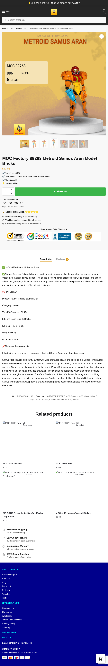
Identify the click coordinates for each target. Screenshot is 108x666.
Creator (52, 399)
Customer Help (9, 608)
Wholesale (7, 616)
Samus (75, 399)
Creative (44, 399)
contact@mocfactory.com (20, 643)
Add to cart (60, 191)
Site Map (6, 627)
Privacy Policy (8, 623)
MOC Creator (16, 28)
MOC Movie (84, 396)
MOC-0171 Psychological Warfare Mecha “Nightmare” (23, 515)
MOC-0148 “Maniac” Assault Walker (73, 513)
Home (5, 28)
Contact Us (7, 612)
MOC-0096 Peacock (12, 463)
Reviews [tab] (60, 259)
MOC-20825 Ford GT (66, 463)
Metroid (60, 399)
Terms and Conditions (12, 619)
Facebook (6, 586)
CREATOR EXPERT (56, 396)
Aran (37, 399)
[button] (101, 36)
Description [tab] (46, 259)
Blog (4, 582)
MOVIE (93, 396)
